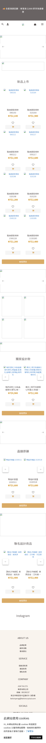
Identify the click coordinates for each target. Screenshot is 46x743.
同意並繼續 (36, 737)
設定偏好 (8, 737)
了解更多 (30, 731)
